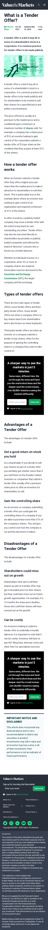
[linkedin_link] (17, 823)
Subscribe (34, 402)
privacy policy (27, 408)
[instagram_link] (11, 823)
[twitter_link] (5, 823)
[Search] (38, 4)
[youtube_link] (24, 823)
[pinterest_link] (30, 823)
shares (29, 128)
